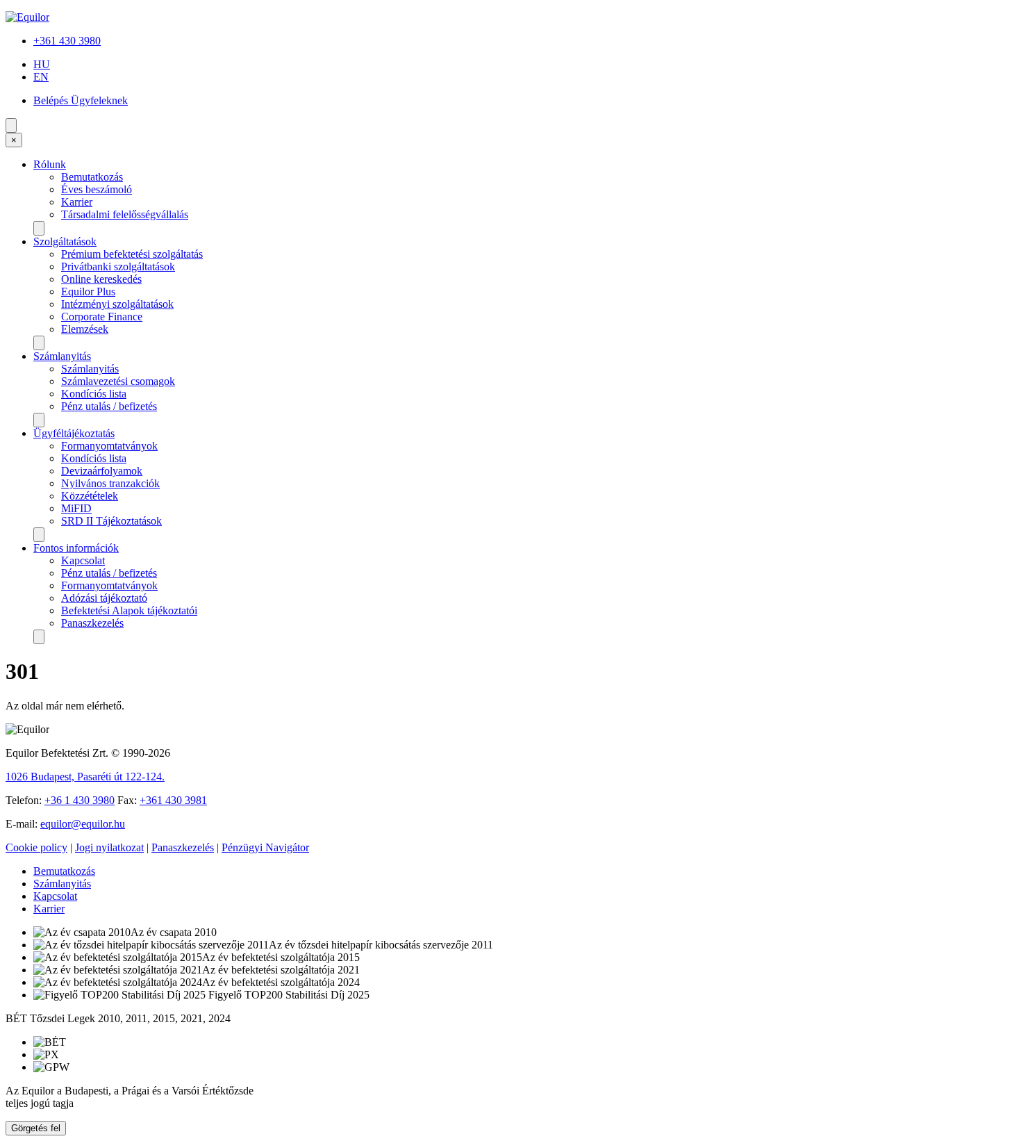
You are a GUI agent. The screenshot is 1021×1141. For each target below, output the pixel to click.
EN (41, 77)
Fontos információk (76, 548)
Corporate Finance (101, 316)
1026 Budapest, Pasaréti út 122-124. (85, 776)
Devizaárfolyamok (101, 471)
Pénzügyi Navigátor (265, 847)
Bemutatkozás (92, 177)
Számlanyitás (62, 356)
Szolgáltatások (65, 241)
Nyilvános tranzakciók (110, 483)
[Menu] (11, 125)
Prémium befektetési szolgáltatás (132, 254)
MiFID (76, 508)
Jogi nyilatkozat (109, 847)
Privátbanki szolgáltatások (118, 266)
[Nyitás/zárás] (38, 228)
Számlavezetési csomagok (118, 381)
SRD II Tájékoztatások (111, 521)
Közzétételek (89, 496)
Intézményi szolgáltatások (117, 304)
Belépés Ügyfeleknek (80, 100)
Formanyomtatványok (109, 446)
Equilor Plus (88, 291)
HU (41, 64)
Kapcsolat (83, 560)
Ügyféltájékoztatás (74, 433)
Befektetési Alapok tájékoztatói (129, 610)
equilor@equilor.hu (82, 824)
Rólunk (49, 164)
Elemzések (84, 329)
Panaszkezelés (92, 623)
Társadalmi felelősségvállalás (124, 214)
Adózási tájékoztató (104, 598)
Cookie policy (36, 847)
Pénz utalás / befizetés (109, 406)
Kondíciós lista (93, 394)
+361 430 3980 (67, 41)
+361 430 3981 (173, 800)
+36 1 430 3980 (79, 800)
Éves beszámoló (96, 189)
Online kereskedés (101, 279)
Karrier (76, 202)
